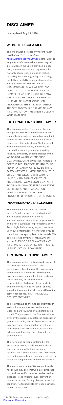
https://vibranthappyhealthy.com (23, 58)
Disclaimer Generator (14, 400)
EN (57, 403)
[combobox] (57, 403)
